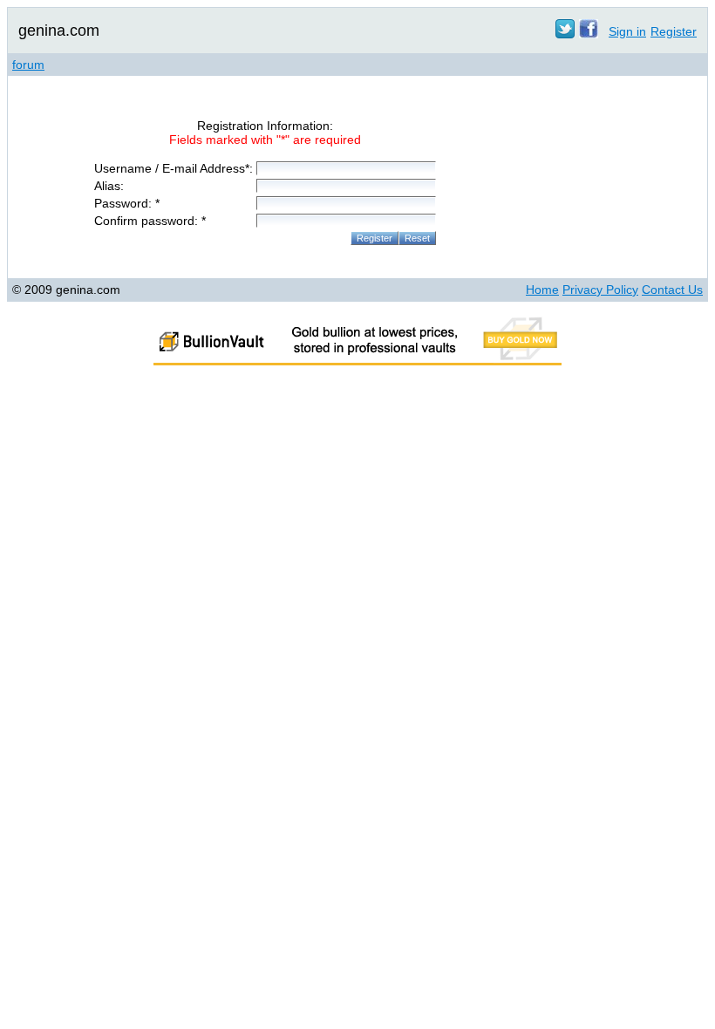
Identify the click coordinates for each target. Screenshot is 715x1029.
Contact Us (672, 289)
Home (542, 289)
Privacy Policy (600, 289)
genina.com (58, 30)
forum (28, 65)
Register (673, 31)
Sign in (627, 31)
